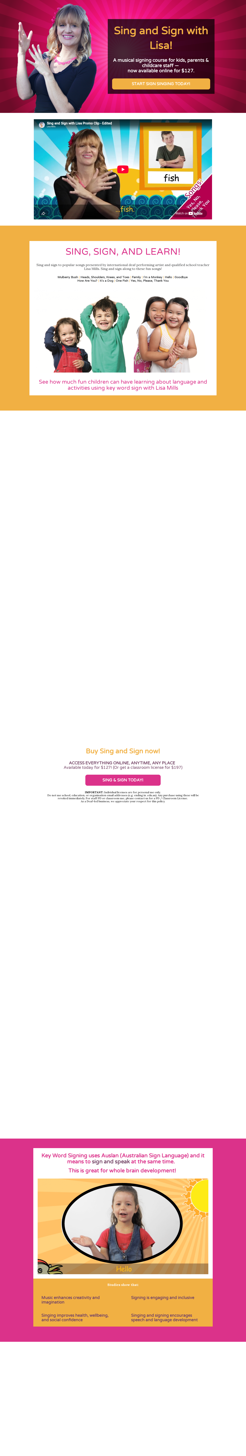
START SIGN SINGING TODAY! (161, 83)
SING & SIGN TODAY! (123, 780)
